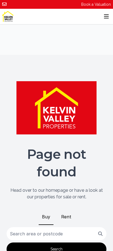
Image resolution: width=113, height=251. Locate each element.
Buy (46, 216)
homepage (57, 190)
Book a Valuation (96, 4)
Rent (66, 216)
